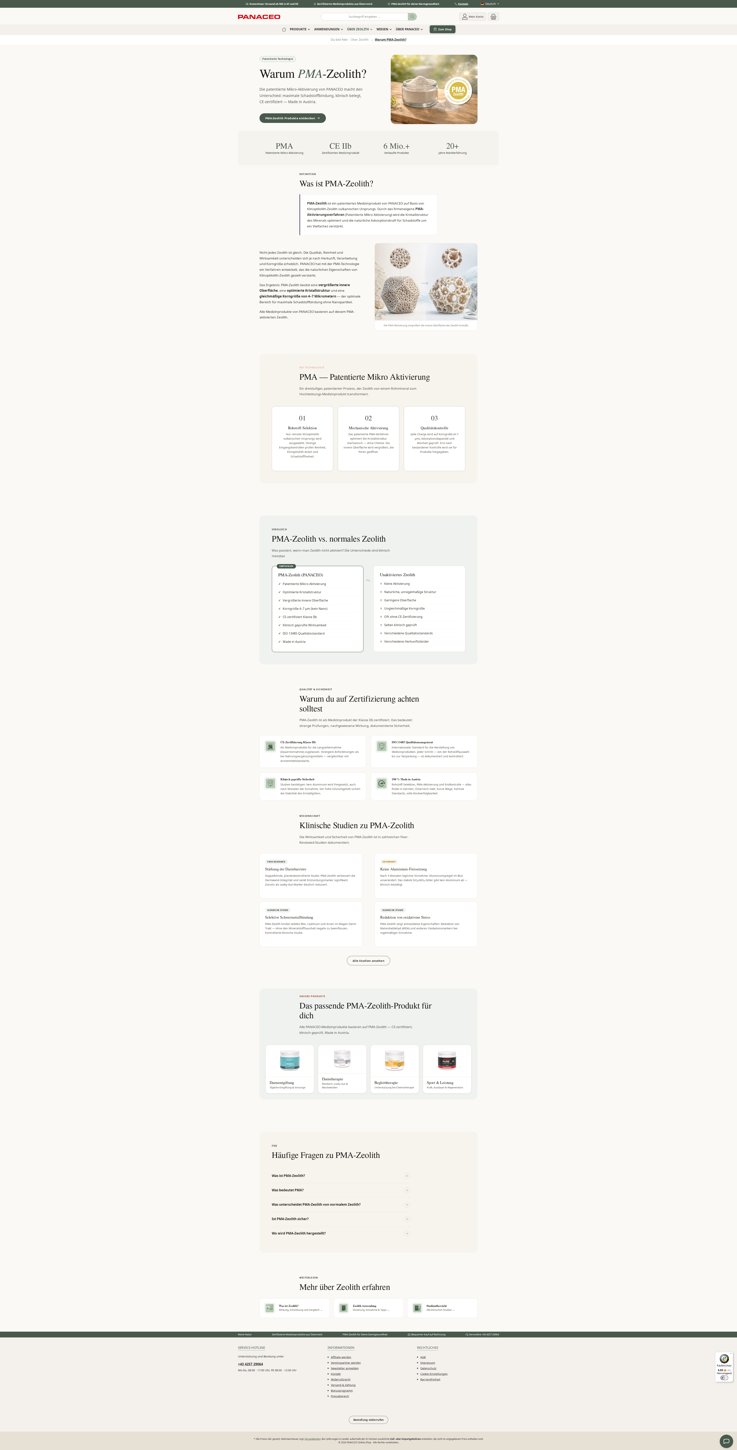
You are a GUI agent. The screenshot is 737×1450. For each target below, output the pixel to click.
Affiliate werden (341, 1357)
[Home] (284, 29)
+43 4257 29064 (250, 1364)
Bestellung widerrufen (368, 1420)
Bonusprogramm (342, 1390)
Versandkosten (313, 1439)
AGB (423, 1357)
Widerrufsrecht (340, 1379)
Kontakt (463, 4)
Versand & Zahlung (343, 1385)
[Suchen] (412, 17)
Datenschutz (428, 1368)
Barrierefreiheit (430, 1379)
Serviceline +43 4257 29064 (484, 1334)
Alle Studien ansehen (368, 961)
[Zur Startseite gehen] (259, 16)
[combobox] (364, 17)
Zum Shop (445, 29)
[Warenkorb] (493, 17)
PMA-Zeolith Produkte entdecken (290, 118)
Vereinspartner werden (346, 1363)
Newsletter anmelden (345, 1368)
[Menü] (731, 1354)
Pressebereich (340, 1396)
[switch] (724, 1377)
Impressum (427, 1363)
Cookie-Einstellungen (434, 1374)
